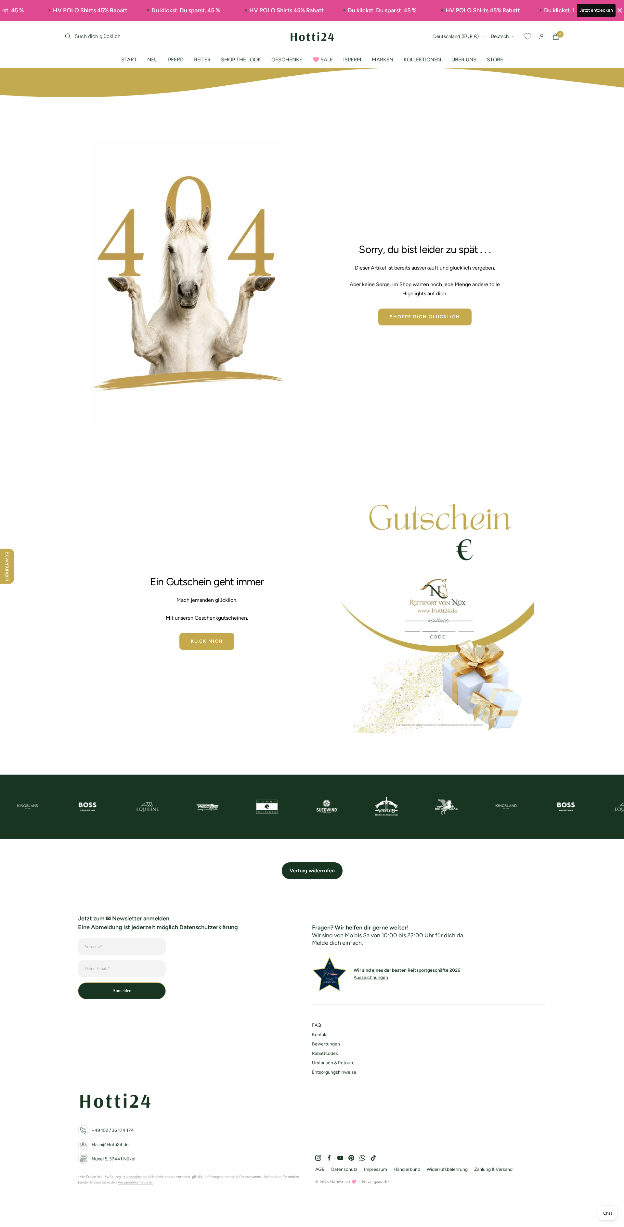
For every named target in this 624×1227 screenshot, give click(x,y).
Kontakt (320, 1034)
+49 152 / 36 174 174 (113, 1130)
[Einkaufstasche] (555, 36)
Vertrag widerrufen (312, 870)
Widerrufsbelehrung (447, 1169)
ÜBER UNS (463, 60)
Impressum (375, 1169)
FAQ (316, 1025)
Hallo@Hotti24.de (110, 1144)
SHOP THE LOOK (241, 60)
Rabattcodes (325, 1053)
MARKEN (382, 60)
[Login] (542, 36)
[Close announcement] (620, 10)
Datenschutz (344, 1169)
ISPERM (352, 60)
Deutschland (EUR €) (456, 36)
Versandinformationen (135, 1182)
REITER (202, 60)
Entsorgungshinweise (334, 1072)
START (129, 60)
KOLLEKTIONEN (422, 60)
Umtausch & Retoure (333, 1063)
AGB (320, 1169)
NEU (152, 60)
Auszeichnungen (371, 977)
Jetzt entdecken (596, 10)
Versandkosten (135, 1177)
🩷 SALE (323, 60)
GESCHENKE (286, 60)
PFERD (176, 60)
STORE (495, 60)
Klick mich (207, 641)
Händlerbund (407, 1169)
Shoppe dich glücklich (425, 317)
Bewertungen (326, 1044)
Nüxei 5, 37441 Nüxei (113, 1159)
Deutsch (500, 36)
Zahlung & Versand (493, 1169)
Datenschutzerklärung (208, 927)
